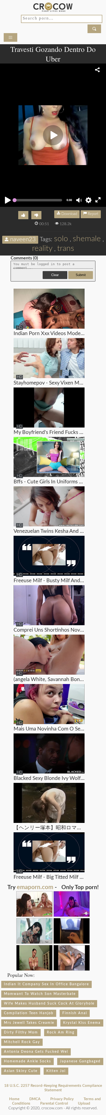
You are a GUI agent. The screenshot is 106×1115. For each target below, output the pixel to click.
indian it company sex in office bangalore (46, 984)
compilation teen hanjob (28, 1013)
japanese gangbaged (80, 1061)
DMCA (34, 1099)
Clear (55, 275)
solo (61, 239)
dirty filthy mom (21, 1032)
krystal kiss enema (82, 1023)
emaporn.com (35, 887)
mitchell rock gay (22, 1042)
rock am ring (60, 1032)
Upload (84, 1103)
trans (65, 248)
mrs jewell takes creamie (29, 1023)
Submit (81, 275)
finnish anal (74, 1013)
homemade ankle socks (27, 1061)
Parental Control (54, 1103)
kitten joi (56, 1071)
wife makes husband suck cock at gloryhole (49, 1003)
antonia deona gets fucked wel (36, 1051)
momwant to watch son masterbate (40, 994)
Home (14, 1099)
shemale (87, 239)
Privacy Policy (62, 1099)
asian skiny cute (20, 1071)
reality (42, 248)
